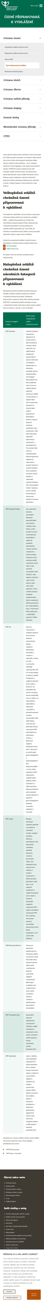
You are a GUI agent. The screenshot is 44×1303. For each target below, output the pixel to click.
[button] (36, 5)
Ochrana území (11, 38)
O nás (7, 1198)
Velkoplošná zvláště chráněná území (16, 47)
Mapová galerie (10, 1232)
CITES (6, 136)
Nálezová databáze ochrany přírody (16, 1238)
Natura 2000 (9, 59)
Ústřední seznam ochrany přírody (15, 1217)
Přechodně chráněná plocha (14, 71)
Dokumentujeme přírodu (13, 1195)
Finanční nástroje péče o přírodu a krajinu (18, 1214)
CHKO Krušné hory (12, 249)
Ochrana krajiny (12, 108)
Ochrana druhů (11, 80)
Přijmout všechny (34, 1294)
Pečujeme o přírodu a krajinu (14, 1192)
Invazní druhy (11, 117)
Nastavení (9, 1291)
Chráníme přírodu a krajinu (13, 1189)
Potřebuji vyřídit (10, 1186)
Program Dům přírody (12, 1248)
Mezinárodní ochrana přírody (19, 127)
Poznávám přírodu (11, 1183)
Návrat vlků (9, 1223)
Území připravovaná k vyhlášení (16, 65)
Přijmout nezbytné (12, 1297)
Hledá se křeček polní (12, 1245)
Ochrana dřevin (12, 89)
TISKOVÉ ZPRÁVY (11, 1201)
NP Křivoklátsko (11, 246)
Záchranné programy (12, 1220)
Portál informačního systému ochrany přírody (19, 1235)
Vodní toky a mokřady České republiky (16, 1226)
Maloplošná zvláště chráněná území (16, 53)
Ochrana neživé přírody (16, 99)
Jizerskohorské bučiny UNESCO (15, 1242)
